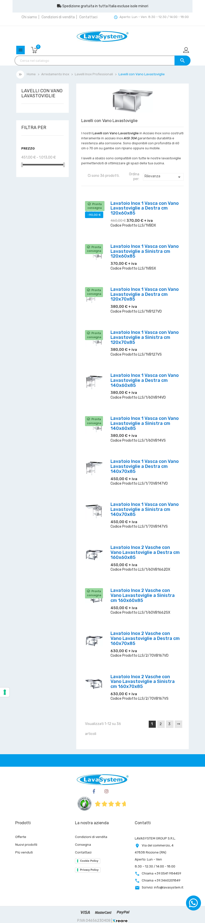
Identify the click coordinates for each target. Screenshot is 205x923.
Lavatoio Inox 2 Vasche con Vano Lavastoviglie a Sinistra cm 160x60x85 (142, 595)
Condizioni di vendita (58, 17)
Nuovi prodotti (26, 844)
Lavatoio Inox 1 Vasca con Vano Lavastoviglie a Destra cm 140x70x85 (144, 466)
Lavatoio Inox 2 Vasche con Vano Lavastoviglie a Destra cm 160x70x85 (145, 638)
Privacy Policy (89, 869)
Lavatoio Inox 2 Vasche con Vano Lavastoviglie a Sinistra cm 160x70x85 (142, 681)
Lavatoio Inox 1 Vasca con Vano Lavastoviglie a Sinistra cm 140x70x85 (144, 509)
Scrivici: (162, 887)
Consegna (83, 844)
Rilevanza (163, 177)
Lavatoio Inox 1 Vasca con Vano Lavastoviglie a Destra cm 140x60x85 (144, 380)
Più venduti (24, 852)
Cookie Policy (89, 860)
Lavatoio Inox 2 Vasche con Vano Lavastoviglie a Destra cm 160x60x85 (145, 552)
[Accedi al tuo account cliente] (186, 50)
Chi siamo (29, 17)
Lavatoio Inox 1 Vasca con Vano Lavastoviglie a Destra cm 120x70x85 (144, 294)
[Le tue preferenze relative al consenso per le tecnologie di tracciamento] (5, 692)
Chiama (161, 873)
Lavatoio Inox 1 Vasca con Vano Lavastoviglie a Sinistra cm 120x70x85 (144, 337)
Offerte (20, 837)
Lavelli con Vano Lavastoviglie (41, 94)
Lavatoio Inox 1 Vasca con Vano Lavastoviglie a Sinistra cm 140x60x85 (144, 423)
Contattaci (88, 17)
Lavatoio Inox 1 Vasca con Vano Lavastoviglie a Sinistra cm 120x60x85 (144, 251)
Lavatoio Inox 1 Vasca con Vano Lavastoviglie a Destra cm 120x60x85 (144, 208)
